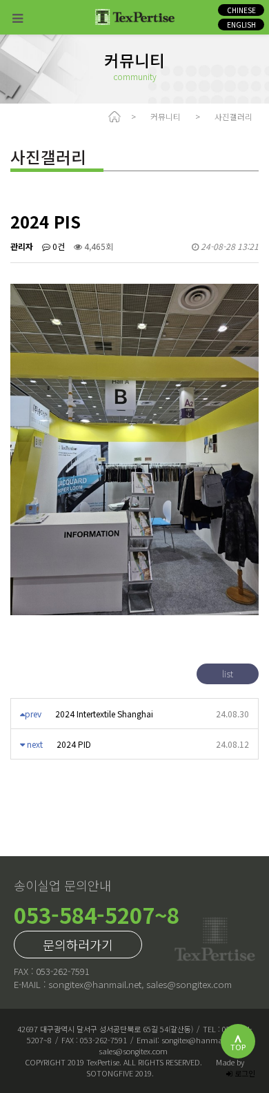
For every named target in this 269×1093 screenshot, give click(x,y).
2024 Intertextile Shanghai (104, 713)
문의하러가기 (78, 945)
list (227, 673)
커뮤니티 (165, 116)
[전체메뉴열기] (17, 17)
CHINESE (241, 10)
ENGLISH (241, 24)
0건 (57, 246)
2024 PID (74, 744)
